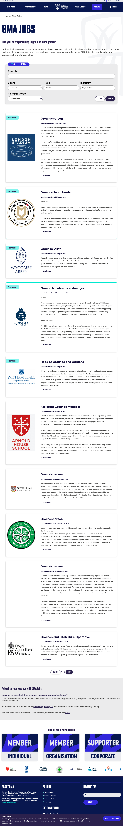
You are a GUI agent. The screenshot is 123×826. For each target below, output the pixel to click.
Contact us (48, 793)
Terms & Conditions (51, 796)
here (67, 713)
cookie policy (7, 823)
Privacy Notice (50, 799)
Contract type (17, 93)
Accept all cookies (112, 818)
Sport (11, 82)
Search (12, 71)
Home (7, 16)
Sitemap (47, 802)
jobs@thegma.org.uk (43, 706)
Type (47, 82)
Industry (85, 82)
